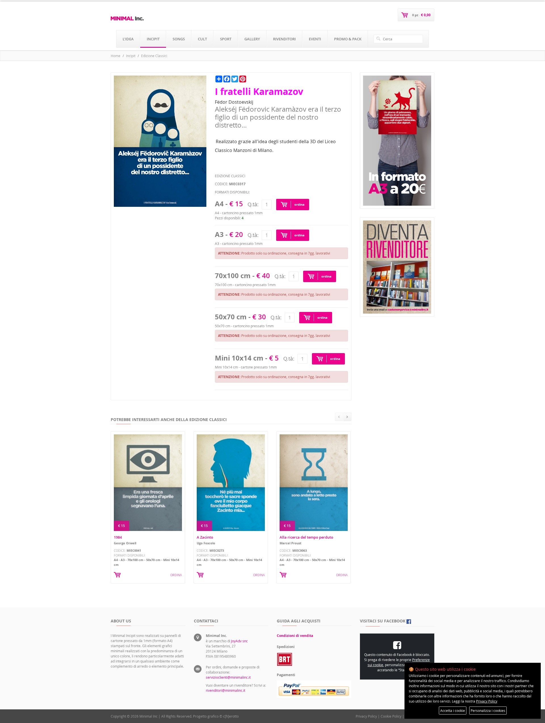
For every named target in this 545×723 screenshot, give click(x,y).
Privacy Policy (366, 716)
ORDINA (176, 575)
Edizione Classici (154, 55)
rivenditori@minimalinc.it (225, 690)
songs (179, 38)
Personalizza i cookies (488, 710)
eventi (315, 38)
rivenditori (284, 38)
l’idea (128, 38)
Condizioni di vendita (295, 635)
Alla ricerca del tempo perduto (306, 537)
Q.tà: (253, 204)
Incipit (130, 55)
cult (202, 38)
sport (225, 38)
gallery (252, 38)
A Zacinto (205, 537)
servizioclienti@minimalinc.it (228, 677)
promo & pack (347, 38)
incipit (153, 38)
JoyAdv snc (239, 641)
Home (115, 55)
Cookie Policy (391, 716)
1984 (118, 537)
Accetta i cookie (452, 710)
